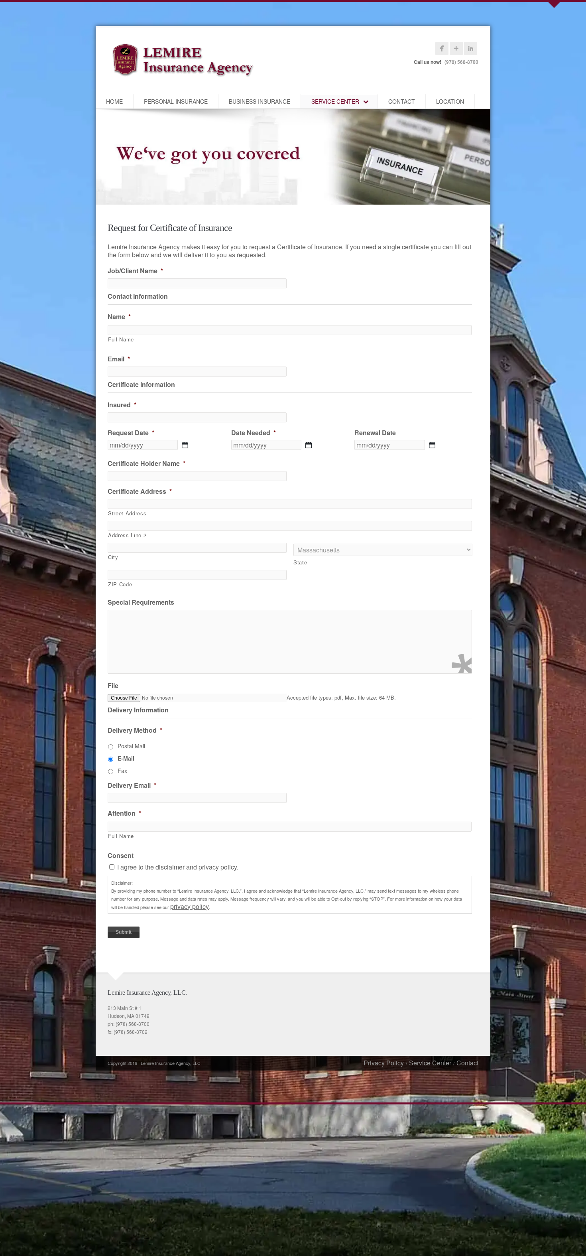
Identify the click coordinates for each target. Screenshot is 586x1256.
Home (114, 101)
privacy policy (189, 906)
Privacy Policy (384, 1062)
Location (450, 101)
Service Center (335, 101)
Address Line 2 (127, 535)
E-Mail (126, 758)
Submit (124, 932)
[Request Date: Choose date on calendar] (185, 445)
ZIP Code (120, 584)
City (113, 557)
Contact (401, 101)
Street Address (127, 513)
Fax (122, 771)
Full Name (121, 339)
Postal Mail (131, 746)
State (300, 562)
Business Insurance (259, 101)
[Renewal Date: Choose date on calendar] (432, 445)
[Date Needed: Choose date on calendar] (309, 445)
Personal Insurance (176, 101)
